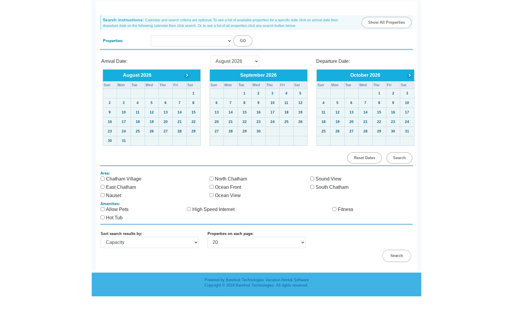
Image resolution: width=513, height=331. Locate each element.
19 (300, 112)
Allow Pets (117, 209)
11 (286, 103)
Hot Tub (114, 217)
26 (300, 122)
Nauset (113, 195)
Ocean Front (228, 187)
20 (217, 122)
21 (231, 122)
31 (124, 141)
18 (286, 112)
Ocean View (228, 195)
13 (217, 112)
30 (110, 141)
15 (245, 112)
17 (272, 112)
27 (166, 131)
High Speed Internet (213, 209)
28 (180, 131)
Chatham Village (123, 178)
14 (231, 112)
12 (300, 103)
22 (245, 122)
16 (258, 112)
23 (258, 122)
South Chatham (332, 187)
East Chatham (121, 187)
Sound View (328, 178)
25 (286, 122)
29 (193, 131)
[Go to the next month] (187, 75)
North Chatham (231, 178)
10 (272, 103)
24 (272, 122)
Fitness (345, 209)
